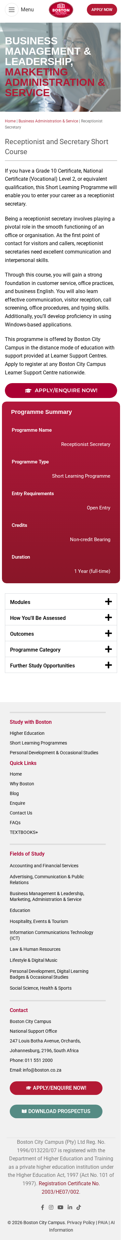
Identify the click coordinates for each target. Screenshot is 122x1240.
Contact (19, 1010)
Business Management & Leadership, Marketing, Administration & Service (47, 896)
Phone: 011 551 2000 (31, 1060)
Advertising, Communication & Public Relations (47, 879)
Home (10, 121)
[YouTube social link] (60, 1207)
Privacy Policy (81, 1222)
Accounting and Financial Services (44, 865)
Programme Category (35, 650)
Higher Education (27, 733)
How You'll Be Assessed (38, 618)
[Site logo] (61, 9)
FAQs (15, 822)
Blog (14, 793)
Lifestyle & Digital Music (33, 960)
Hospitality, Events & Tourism (39, 921)
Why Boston (22, 783)
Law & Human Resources (35, 949)
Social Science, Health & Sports (41, 988)
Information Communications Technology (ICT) (51, 935)
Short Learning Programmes (38, 742)
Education (20, 910)
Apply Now (102, 9)
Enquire (17, 803)
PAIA (103, 1222)
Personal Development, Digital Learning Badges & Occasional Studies (49, 974)
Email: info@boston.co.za (35, 1070)
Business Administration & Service (48, 121)
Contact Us (21, 812)
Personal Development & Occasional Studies (54, 752)
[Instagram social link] (51, 1207)
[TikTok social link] (79, 1207)
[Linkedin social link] (70, 1207)
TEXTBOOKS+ (24, 832)
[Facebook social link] (43, 1207)
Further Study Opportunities (42, 666)
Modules (20, 602)
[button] (61, 601)
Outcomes (22, 634)
